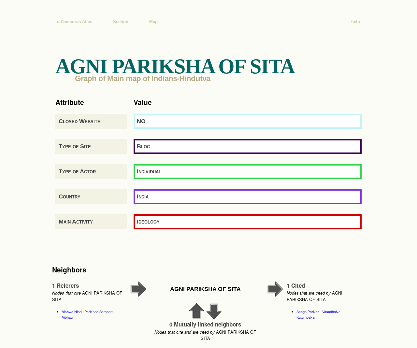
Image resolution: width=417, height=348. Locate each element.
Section (120, 21)
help (355, 21)
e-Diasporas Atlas (74, 21)
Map (153, 21)
